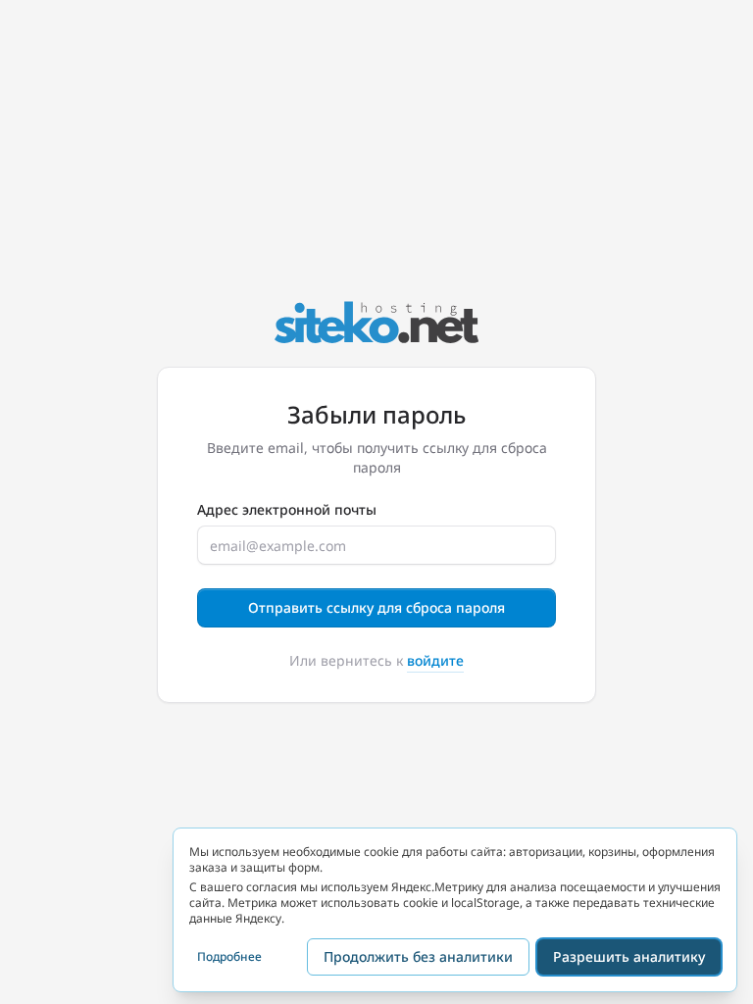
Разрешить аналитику (629, 956)
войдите (435, 660)
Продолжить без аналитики (418, 956)
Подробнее (229, 956)
